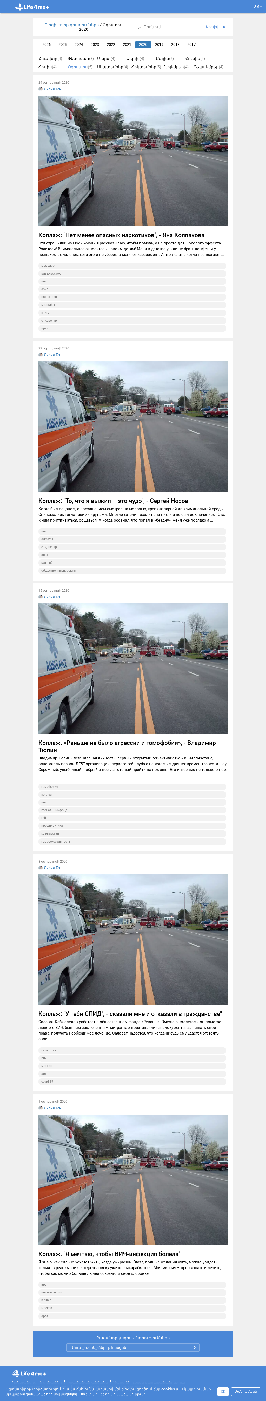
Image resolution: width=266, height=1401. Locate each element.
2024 (79, 44)
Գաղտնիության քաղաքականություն (149, 1382)
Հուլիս (47, 67)
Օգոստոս (80, 67)
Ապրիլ (135, 58)
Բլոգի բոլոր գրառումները (72, 25)
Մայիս (165, 58)
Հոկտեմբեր (146, 67)
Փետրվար (81, 58)
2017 (191, 44)
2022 (111, 44)
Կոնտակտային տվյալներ (37, 1382)
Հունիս (195, 58)
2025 (62, 44)
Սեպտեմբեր (112, 67)
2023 (95, 44)
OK (223, 1391)
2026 (46, 44)
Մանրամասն (246, 1391)
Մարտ (106, 58)
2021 (127, 44)
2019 (159, 44)
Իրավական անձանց (87, 1382)
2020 (143, 44)
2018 (175, 44)
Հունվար (50, 58)
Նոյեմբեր (176, 67)
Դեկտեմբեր (208, 67)
